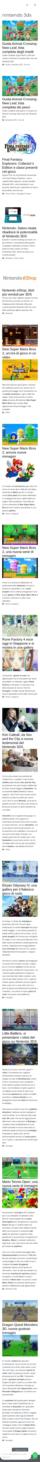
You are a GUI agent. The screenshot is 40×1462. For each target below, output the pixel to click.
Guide (7, 65)
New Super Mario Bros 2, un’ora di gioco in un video (19, 353)
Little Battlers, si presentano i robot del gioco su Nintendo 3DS (19, 1037)
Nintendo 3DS (17, 65)
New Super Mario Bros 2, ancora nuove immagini (19, 452)
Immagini (9, 997)
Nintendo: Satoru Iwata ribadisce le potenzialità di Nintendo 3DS (19, 232)
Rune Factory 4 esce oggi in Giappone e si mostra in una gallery (18, 643)
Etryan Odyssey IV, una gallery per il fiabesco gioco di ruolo (19, 889)
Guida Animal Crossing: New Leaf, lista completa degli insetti (19, 48)
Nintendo (9, 258)
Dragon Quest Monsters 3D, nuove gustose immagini (20, 1329)
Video (7, 412)
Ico (32, 985)
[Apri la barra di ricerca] (27, 5)
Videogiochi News (23, 194)
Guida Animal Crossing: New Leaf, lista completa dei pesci (19, 103)
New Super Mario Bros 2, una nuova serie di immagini (19, 552)
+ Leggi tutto (20, 1450)
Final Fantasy (25, 1419)
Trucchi (27, 65)
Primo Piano (10, 194)
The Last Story (8, 1370)
